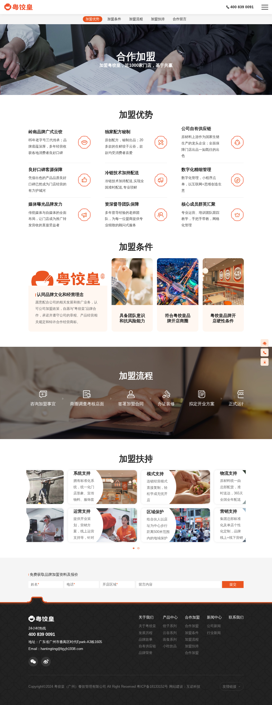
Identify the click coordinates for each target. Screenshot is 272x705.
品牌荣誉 (145, 653)
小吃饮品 (170, 646)
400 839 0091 (242, 7)
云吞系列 (170, 633)
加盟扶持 (192, 646)
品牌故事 (145, 639)
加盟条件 (192, 633)
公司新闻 (214, 626)
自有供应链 (147, 646)
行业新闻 (214, 633)
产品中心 (170, 617)
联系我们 (236, 617)
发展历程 (145, 633)
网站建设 (176, 687)
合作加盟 (192, 617)
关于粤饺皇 (147, 626)
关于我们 (146, 617)
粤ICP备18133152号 (152, 687)
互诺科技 (193, 687)
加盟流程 (192, 639)
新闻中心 (214, 617)
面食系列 (170, 639)
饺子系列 (170, 626)
